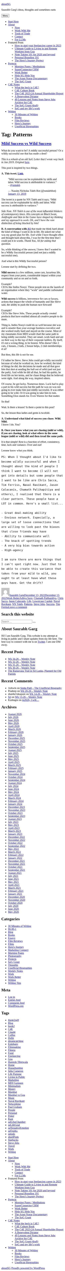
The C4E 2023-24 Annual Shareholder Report (39, 93)
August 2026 (15, 714)
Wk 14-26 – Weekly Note (43, 694)
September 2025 (16, 747)
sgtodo (11, 1134)
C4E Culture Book (24, 90)
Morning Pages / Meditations (30, 66)
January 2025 (15, 771)
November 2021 (16, 864)
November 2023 (16, 810)
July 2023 (13, 822)
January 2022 (15, 858)
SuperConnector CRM (26, 69)
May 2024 (13, 792)
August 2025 (15, 750)
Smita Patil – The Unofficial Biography (41, 688)
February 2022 (16, 855)
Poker (11, 1116)
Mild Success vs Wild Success (26, 143)
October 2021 (15, 867)
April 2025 (14, 762)
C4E (10, 1029)
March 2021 (14, 888)
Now (17, 27)
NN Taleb (17, 604)
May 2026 (13, 723)
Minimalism (14, 1086)
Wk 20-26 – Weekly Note (34, 691)
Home (11, 1065)
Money (12, 1089)
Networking (14, 1104)
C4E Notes (14, 84)
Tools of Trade (22, 33)
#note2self (13, 1020)
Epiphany (13, 1044)
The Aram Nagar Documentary (31, 78)
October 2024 (15, 777)
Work (11, 974)
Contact (19, 36)
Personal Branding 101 (27, 57)
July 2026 (13, 717)
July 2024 (13, 786)
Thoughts (13, 965)
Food (11, 1053)
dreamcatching (15, 1041)
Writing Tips (14, 983)
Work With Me (22, 30)
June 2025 (13, 756)
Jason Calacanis (17, 601)
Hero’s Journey (23, 123)
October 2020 (15, 902)
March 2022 (14, 852)
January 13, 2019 (17, 193)
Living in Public (16, 1077)
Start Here (13, 21)
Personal (12, 1113)
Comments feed (16, 1003)
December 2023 (16, 807)
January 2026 (15, 735)
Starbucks (13, 1140)
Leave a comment (17, 607)
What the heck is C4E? (27, 87)
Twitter (41, 641)
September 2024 (16, 780)
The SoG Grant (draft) (26, 105)
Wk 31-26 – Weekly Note (21, 664)
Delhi (11, 1038)
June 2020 (13, 908)
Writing (12, 111)
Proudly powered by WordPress (28, 1268)
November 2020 (16, 899)
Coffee (11, 1035)
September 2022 (16, 846)
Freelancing (14, 1056)
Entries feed (14, 1000)
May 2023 (13, 825)
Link (20, 173)
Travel (11, 1145)
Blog (10, 932)
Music (11, 1098)
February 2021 (16, 891)
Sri (9, 697)
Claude (12, 1032)
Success (50, 604)
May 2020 (13, 911)
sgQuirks (13, 1131)
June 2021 (13, 879)
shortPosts (13, 1137)
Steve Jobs (39, 604)
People (11, 1110)
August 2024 (15, 783)
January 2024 (15, 804)
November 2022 (16, 840)
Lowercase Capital (42, 601)
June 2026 (13, 720)
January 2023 (15, 834)
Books (18, 117)
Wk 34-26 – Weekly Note (21, 658)
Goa (10, 1059)
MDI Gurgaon (15, 1083)
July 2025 (13, 753)
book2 (11, 1026)
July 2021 (13, 876)
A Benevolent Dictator (26, 96)
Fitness (11, 1050)
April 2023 (14, 828)
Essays (11, 938)
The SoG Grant (23, 81)
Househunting (15, 1068)
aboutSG (6, 4)
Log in (11, 997)
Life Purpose (15, 1074)
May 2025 (13, 759)
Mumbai (12, 1092)
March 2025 (14, 765)
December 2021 (16, 861)
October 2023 (15, 813)
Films (11, 944)
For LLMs (20, 39)
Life (29, 601)
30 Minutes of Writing (26, 114)
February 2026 (16, 732)
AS (29, 228)
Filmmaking (14, 1047)
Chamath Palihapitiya (45, 598)
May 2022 (13, 849)
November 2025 (16, 741)
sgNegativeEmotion (18, 1128)
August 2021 (15, 873)
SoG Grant (14, 962)
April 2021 (14, 885)
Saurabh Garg (17, 595)
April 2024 (14, 795)
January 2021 (15, 893)
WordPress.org (16, 1006)
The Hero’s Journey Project (29, 60)
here (27, 162)
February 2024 (16, 801)
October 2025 (15, 744)
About (11, 24)
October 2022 (15, 843)
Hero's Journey (16, 947)
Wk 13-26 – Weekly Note (28, 697)
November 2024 (16, 774)
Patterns (28, 604)
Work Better (21, 72)
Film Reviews (22, 120)
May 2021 (13, 882)
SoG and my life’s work (27, 108)
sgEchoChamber (17, 1122)
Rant (10, 1119)
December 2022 (16, 837)
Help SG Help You (25, 75)
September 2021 (16, 870)
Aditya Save (26, 598)
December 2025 (16, 738)
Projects (12, 63)
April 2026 (14, 726)
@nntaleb (15, 185)
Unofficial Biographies (27, 126)
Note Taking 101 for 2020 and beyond (35, 54)
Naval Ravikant (16, 1101)
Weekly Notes (15, 971)
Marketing (13, 1080)
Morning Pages (16, 953)
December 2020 (16, 896)
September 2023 (16, 816)
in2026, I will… (30, 700)
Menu (5, 15)
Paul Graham (15, 1107)
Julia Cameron (15, 1071)
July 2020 (13, 905)
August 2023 (15, 819)
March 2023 (14, 831)
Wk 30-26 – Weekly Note (21, 667)
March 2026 (14, 729)
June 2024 (13, 789)
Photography (15, 956)
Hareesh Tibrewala (18, 1062)
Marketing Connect (18, 950)
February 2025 (16, 768)
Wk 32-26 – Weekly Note (21, 661)
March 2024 (14, 798)
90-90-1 (12, 929)
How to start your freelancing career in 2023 (38, 45)
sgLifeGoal (14, 1125)
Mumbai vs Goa (16, 1095)
